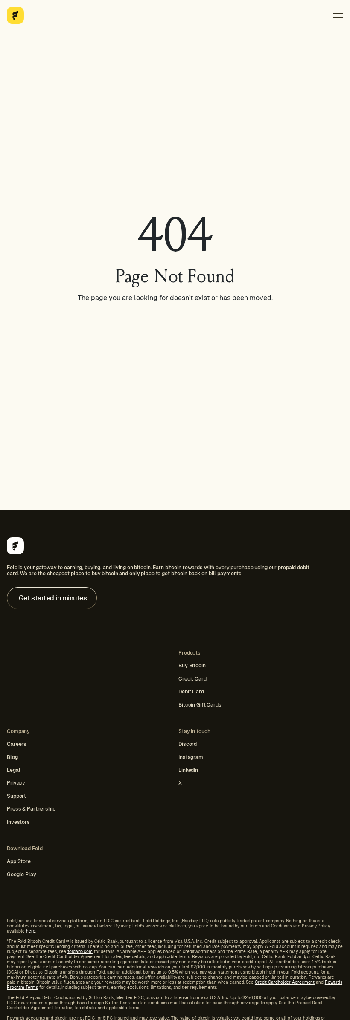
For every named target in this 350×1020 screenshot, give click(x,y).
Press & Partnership (31, 809)
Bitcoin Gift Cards (200, 705)
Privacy (16, 783)
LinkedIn (188, 770)
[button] (338, 15)
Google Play (21, 875)
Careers (16, 744)
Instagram (190, 757)
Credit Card (192, 679)
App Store (19, 861)
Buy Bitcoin (192, 666)
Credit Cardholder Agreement (285, 982)
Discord (187, 744)
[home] (15, 15)
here (30, 931)
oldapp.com (80, 951)
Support (16, 796)
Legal (13, 770)
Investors (18, 822)
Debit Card (191, 692)
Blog (12, 757)
